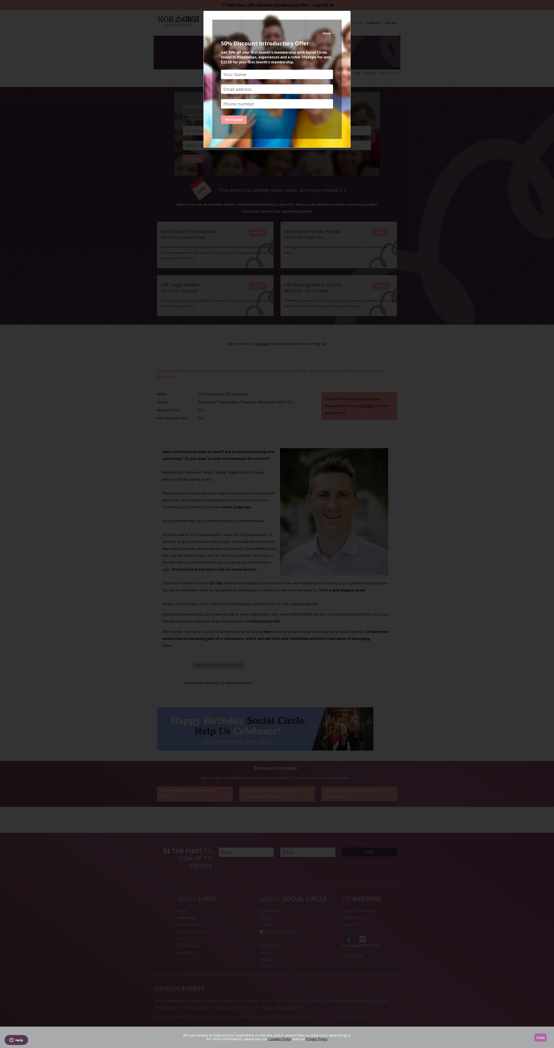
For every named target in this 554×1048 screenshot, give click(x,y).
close (540, 1037)
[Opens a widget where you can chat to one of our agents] (16, 1040)
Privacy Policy (316, 1039)
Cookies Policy (279, 1039)
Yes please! (234, 120)
